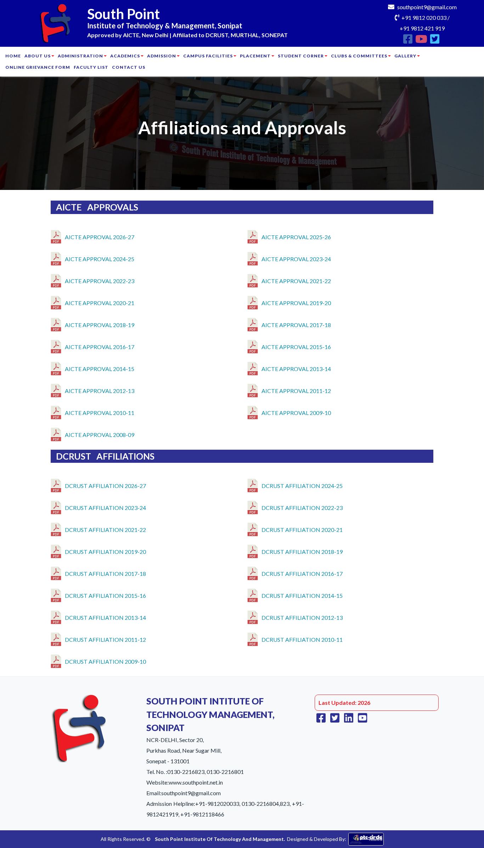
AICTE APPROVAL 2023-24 (296, 258)
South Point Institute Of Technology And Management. (220, 839)
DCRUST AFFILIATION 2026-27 (105, 485)
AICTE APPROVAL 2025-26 (296, 237)
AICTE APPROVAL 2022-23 (99, 280)
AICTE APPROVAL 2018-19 (99, 324)
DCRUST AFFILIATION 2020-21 (302, 529)
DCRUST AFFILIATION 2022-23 (302, 507)
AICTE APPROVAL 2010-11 (99, 412)
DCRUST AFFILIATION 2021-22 (105, 529)
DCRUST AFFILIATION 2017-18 (105, 573)
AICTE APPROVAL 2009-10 (296, 412)
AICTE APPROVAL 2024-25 (99, 258)
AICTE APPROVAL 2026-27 (99, 237)
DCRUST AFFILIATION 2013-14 (105, 617)
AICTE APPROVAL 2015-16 (296, 346)
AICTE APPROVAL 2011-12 (296, 390)
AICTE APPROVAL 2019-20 (296, 302)
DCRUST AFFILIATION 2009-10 (105, 661)
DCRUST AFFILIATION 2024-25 (302, 485)
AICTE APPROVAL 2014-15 (99, 368)
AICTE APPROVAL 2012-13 (99, 390)
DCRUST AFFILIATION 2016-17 (302, 573)
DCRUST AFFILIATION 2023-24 (105, 507)
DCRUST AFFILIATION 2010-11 (302, 639)
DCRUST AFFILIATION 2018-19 (302, 551)
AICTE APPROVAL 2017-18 (296, 324)
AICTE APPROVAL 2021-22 (296, 280)
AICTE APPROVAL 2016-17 (99, 346)
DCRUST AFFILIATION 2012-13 (302, 617)
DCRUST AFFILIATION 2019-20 (105, 551)
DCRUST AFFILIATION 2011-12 (105, 639)
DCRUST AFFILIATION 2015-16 (105, 595)
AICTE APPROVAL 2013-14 (296, 368)
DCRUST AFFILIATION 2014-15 (302, 595)
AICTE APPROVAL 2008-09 (99, 434)
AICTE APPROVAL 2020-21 (99, 302)
